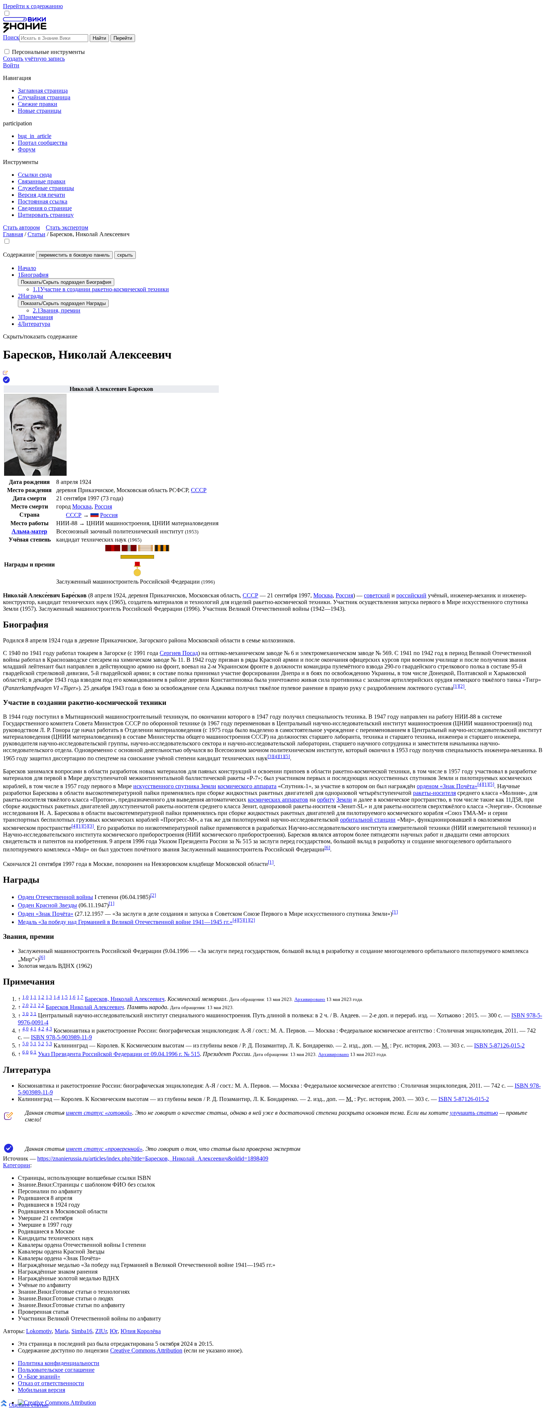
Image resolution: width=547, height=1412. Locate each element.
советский (377, 595)
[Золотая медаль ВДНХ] (137, 574)
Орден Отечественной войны (55, 897)
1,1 (33, 997)
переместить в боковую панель (74, 255)
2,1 (33, 1005)
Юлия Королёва (141, 1331)
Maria (61, 1331)
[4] (276, 756)
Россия (103, 506)
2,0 (25, 1005)
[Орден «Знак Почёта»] (145, 549)
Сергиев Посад (179, 653)
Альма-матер (29, 531)
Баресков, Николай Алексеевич (124, 999)
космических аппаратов (278, 799)
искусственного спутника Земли (174, 786)
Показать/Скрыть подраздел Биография (66, 282)
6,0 (25, 1052)
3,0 (25, 1013)
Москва (82, 506)
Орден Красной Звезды (47, 905)
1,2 (41, 997)
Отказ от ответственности (51, 1383)
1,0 (25, 997)
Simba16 (81, 1331)
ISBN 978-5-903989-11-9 (61, 1037)
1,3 (49, 997)
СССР (199, 490)
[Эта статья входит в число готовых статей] (5, 373)
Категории (16, 1165)
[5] (287, 756)
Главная (13, 234)
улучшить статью (474, 1113)
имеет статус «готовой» (99, 1113)
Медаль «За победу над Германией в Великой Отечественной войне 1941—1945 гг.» (125, 922)
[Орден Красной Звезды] (129, 549)
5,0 (25, 1043)
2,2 (41, 1005)
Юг (114, 1331)
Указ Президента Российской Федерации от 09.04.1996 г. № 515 (119, 1054)
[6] (327, 847)
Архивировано (309, 999)
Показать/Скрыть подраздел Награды (63, 303)
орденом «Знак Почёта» (447, 786)
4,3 (49, 1028)
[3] (270, 756)
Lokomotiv (39, 1331)
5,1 (33, 1043)
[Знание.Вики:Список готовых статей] (8, 1118)
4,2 (41, 1028)
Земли (344, 799)
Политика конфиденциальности (58, 1363)
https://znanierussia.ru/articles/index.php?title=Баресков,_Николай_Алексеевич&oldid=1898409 (152, 1158)
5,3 (49, 1043)
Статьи (36, 234)
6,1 (33, 1052)
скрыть (125, 255)
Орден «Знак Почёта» (45, 914)
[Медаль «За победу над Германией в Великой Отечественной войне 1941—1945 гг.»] (161, 549)
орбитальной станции (368, 819)
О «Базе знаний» (39, 1376)
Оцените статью (28, 1405)
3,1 (33, 1013)
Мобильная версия (41, 1390)
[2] (461, 686)
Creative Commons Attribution (146, 1350)
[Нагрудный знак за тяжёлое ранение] (137, 556)
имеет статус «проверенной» (104, 1149)
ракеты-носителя (434, 793)
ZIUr (101, 1331)
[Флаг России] (94, 515)
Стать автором (21, 227)
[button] (6, 51)
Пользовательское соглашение (56, 1370)
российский (411, 595)
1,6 (72, 997)
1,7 (80, 997)
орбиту (326, 799)
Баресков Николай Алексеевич (85, 1007)
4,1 (33, 1028)
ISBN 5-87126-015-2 (499, 1045)
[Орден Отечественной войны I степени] (112, 549)
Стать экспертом (67, 227)
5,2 (41, 1043)
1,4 (57, 997)
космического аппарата (247, 786)
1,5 (64, 997)
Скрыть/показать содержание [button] (40, 336)
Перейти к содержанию (33, 6)
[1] (456, 686)
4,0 (25, 1028)
